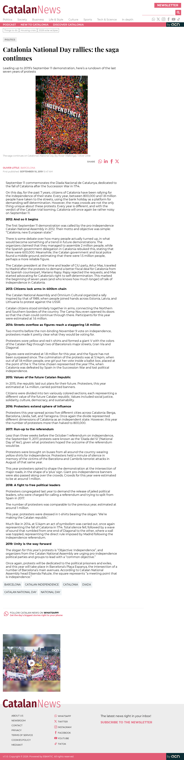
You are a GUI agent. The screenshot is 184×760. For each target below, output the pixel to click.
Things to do (11, 30)
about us (17, 715)
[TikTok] (178, 19)
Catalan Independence (42, 584)
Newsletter (167, 5)
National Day (50, 592)
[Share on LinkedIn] (106, 161)
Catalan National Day (20, 592)
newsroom (19, 720)
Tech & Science (107, 19)
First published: (11, 171)
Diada (86, 584)
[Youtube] (173, 19)
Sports (88, 19)
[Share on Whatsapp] (100, 161)
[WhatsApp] (153, 19)
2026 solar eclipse (48, 30)
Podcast (9, 24)
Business (38, 19)
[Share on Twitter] (117, 161)
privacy (17, 730)
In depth (127, 19)
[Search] (178, 12)
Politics (7, 19)
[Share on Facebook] (111, 161)
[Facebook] (168, 19)
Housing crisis (28, 30)
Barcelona (12, 584)
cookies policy (21, 740)
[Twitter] (158, 19)
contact (17, 725)
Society (22, 19)
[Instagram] (163, 19)
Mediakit (17, 744)
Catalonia (70, 584)
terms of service (22, 735)
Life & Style (56, 19)
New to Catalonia (35, 24)
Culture (73, 19)
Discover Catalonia (68, 24)
